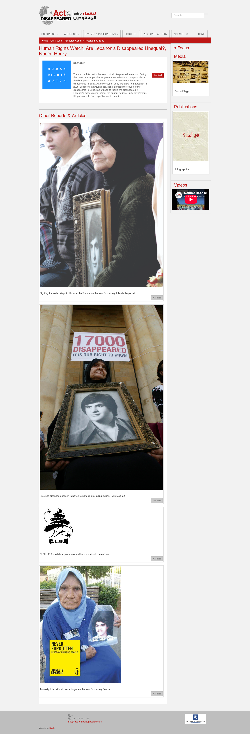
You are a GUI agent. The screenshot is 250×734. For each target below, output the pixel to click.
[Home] (67, 15)
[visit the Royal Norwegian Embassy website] (195, 718)
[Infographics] (190, 137)
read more (157, 297)
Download (158, 75)
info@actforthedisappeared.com (85, 721)
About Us (70, 34)
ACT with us (182, 34)
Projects (131, 34)
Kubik (51, 727)
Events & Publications (100, 34)
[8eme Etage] (190, 73)
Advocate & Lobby (155, 34)
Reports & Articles (94, 40)
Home (201, 34)
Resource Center (73, 40)
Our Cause (48, 34)
